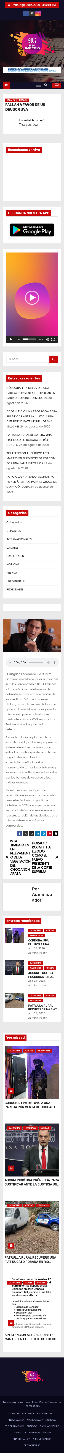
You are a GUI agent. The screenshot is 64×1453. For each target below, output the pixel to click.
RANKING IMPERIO (50, 1426)
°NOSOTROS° (44, 1413)
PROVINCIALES (16, 581)
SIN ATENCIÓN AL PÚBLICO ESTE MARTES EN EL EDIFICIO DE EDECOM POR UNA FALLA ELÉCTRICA (30, 458)
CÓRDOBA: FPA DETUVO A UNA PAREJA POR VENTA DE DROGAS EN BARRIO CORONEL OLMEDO (30, 393)
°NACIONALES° (21, 1439)
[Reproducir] (11, 339)
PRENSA (11, 573)
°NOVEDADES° (16, 1420)
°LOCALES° (28, 1413)
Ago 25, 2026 (36, 948)
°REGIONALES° (32, 1445)
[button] (46, 85)
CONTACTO (19, 1432)
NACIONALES (15, 556)
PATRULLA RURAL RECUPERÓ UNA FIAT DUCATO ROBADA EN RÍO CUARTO (29, 440)
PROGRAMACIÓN (14, 1426)
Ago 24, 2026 (36, 981)
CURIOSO (31, 1426)
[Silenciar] (47, 339)
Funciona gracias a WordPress (21, 1402)
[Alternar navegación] (38, 85)
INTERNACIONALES (19, 539)
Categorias (14, 522)
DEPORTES (13, 531)
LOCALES (11, 100)
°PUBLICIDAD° (35, 1420)
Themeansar (31, 1405)
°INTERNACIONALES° (40, 1432)
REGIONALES (14, 589)
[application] (32, 297)
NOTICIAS (23, 100)
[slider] (29, 339)
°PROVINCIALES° (42, 1439)
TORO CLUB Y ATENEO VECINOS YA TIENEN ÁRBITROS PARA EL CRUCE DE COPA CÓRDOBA (31, 482)
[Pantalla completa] (53, 339)
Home (15, 1413)
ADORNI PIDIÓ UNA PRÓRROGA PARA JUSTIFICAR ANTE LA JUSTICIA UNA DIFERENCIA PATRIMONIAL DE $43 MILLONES (32, 1186)
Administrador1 (34, 120)
